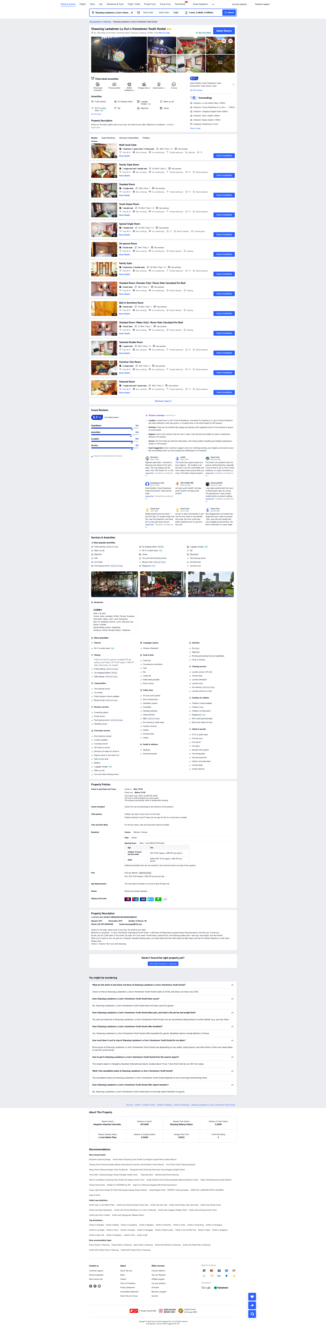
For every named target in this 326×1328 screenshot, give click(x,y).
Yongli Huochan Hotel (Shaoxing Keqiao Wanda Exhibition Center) (172, 1180)
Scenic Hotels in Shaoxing (99, 1245)
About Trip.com (126, 1271)
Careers (123, 1279)
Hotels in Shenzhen (163, 1225)
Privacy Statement (127, 1288)
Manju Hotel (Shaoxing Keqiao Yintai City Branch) (108, 1170)
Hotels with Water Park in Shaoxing (196, 1245)
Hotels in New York (96, 1235)
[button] (213, 4)
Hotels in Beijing (112, 1225)
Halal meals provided (151, 680)
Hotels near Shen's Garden (99, 1215)
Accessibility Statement (129, 1292)
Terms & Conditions (127, 1283)
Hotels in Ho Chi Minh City (185, 1230)
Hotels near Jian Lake (158, 1205)
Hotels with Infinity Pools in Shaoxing (104, 1250)
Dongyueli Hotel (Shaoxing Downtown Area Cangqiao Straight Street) (157, 1170)
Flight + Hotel (134, 4)
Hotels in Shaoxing (181, 1105)
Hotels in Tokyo (179, 1225)
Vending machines (150, 711)
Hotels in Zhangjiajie (145, 1230)
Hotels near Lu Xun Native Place (102, 1205)
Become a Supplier (159, 1292)
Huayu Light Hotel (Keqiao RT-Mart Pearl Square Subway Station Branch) (118, 1190)
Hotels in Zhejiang (164, 1105)
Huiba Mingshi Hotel (157, 1190)
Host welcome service (102, 736)
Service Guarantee (96, 1275)
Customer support (96, 1271)
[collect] (252, 1297)
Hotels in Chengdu (127, 1230)
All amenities (96, 114)
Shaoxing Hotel (147, 1175)
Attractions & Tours (115, 4)
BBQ (145, 719)
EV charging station (149, 547)
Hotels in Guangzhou (129, 1225)
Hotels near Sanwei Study (210, 1205)
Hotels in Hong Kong (195, 1225)
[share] (252, 1305)
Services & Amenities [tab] (129, 138)
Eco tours (195, 648)
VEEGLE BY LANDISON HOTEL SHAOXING (207, 1190)
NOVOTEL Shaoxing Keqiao (178, 1190)
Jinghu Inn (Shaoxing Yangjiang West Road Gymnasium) (155, 1185)
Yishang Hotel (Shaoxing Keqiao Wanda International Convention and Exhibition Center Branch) (126, 1165)
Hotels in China (149, 1105)
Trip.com (129, 1105)
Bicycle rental (147, 562)
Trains (92, 4)
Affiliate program (158, 1279)
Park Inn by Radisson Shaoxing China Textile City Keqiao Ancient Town (116, 1180)
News (122, 1275)
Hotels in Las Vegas (96, 1230)
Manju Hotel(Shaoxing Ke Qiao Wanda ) (216, 1180)
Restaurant (194, 554)
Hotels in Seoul (112, 1230)
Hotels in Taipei (204, 1230)
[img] (119, 55)
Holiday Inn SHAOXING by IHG (119, 1185)
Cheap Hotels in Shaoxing (121, 1245)
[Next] (234, 584)
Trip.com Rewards (158, 1275)
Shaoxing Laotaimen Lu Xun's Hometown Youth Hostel (128, 29)
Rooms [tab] (94, 138)
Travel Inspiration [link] (200, 4)
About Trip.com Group (129, 1296)
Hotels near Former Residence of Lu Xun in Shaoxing (135, 1210)
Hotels (137, 1105)
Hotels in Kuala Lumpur (164, 1230)
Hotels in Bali (142, 1235)
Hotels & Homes (68, 4)
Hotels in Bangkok (146, 1225)
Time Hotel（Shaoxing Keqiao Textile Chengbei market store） (114, 1175)
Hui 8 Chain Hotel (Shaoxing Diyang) (180, 1165)
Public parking (99, 547)
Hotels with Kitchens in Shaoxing (168, 1245)
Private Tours (150, 4)
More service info (96, 1279)
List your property (158, 1283)
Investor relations (158, 1271)
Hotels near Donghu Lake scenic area (183, 1205)
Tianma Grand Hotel (97, 1185)
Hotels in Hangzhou (114, 1235)
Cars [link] (101, 4)
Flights (83, 4)
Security (155, 1296)
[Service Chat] (252, 1314)
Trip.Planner (180, 4)
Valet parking (99, 677)
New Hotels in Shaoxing (143, 1245)
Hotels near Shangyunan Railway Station (128, 1215)
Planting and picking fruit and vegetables (208, 656)
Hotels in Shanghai (96, 1225)
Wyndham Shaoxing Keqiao (100, 1159)
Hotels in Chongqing (214, 1225)
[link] (239, 4)
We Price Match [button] (205, 33)
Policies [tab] (146, 138)
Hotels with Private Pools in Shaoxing (135, 1250)
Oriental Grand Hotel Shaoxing (167, 1175)
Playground (146, 566)
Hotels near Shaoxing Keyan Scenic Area (132, 1205)
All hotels (155, 1288)
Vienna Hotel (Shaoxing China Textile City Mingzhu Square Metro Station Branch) (145, 1159)
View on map (195, 128)
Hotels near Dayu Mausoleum (100, 1210)
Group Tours (165, 4)
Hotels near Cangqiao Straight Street (172, 1210)
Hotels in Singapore (220, 1230)
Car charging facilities (102, 673)
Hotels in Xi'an (129, 1235)
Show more (95, 128)
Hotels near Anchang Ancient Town (203, 1210)
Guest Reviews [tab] (108, 138)
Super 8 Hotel (94, 1195)
